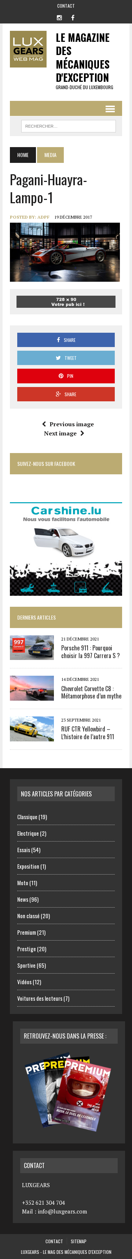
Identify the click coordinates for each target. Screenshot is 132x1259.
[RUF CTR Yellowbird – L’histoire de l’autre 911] (32, 736)
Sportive (26, 965)
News (22, 899)
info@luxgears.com (62, 1211)
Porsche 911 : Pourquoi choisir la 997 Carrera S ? (90, 651)
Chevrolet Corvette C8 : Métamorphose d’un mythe (91, 692)
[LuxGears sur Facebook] (72, 16)
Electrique (28, 833)
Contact (66, 6)
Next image (60, 433)
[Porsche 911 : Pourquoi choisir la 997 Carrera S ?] (32, 655)
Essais (23, 850)
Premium (26, 932)
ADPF (43, 217)
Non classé (28, 916)
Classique (27, 817)
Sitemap (79, 1241)
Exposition (28, 866)
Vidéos (24, 982)
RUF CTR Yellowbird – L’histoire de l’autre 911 (87, 733)
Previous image (72, 424)
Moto (22, 883)
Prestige (26, 949)
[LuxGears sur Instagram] (59, 16)
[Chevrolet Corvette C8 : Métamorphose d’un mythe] (32, 695)
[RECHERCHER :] (68, 125)
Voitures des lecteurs (39, 998)
